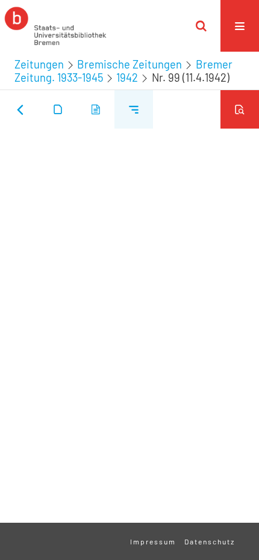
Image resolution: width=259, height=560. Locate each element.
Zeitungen (39, 64)
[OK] (201, 26)
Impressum (153, 541)
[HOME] (55, 26)
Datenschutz (209, 541)
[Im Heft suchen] (239, 109)
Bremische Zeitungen (129, 64)
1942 (127, 77)
